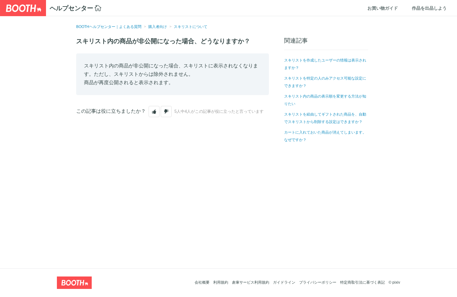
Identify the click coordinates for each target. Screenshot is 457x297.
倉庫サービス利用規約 (250, 282)
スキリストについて (190, 27)
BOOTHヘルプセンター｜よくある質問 (108, 27)
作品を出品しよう (429, 8)
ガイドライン (284, 282)
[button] (154, 111)
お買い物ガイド (382, 8)
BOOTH (23, 8)
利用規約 (220, 282)
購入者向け (157, 27)
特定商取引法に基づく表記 (362, 282)
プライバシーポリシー (317, 282)
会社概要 (202, 282)
